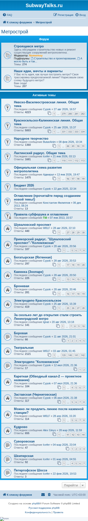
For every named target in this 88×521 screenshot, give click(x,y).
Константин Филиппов (56, 202)
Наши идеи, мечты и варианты (38, 71)
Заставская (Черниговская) (35, 394)
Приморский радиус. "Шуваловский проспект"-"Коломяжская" (42, 241)
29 (78, 232)
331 (64, 131)
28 (73, 232)
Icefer (46, 156)
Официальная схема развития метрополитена (38, 169)
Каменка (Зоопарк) (28, 272)
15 (78, 279)
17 (68, 265)
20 (83, 265)
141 (76, 355)
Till (45, 217)
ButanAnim (49, 141)
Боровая (21, 333)
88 (68, 146)
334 (83, 131)
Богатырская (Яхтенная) (33, 257)
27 (68, 232)
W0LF (46, 228)
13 (68, 279)
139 (64, 355)
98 (78, 178)
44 (83, 434)
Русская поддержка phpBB (44, 508)
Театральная (24, 347)
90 (78, 146)
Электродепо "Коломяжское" (37, 362)
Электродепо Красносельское (37, 300)
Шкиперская (23, 456)
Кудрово (20, 427)
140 (70, 355)
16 (83, 279)
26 (73, 308)
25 (68, 308)
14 (73, 279)
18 (73, 265)
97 (73, 178)
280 (70, 113)
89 (73, 146)
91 (83, 146)
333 (76, 131)
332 (70, 131)
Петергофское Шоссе (30, 470)
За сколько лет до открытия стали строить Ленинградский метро (48, 317)
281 (76, 113)
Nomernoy (36, 55)
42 (73, 434)
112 (76, 160)
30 (83, 232)
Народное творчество (31, 138)
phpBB (36, 503)
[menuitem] (7, 15)
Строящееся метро (29, 46)
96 (68, 178)
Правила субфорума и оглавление (41, 214)
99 (83, 178)
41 (68, 434)
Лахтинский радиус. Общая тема (39, 153)
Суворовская (24, 441)
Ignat (46, 322)
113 (83, 160)
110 (64, 160)
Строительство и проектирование (55, 58)
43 (78, 434)
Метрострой (14, 31)
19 (78, 265)
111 (70, 160)
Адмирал (48, 174)
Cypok (47, 109)
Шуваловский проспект (32, 225)
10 (83, 326)
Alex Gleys (49, 430)
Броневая (21, 286)
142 (83, 355)
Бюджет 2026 (24, 185)
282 (83, 113)
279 (64, 113)
